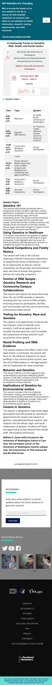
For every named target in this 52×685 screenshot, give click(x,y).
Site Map (27, 613)
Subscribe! (12, 520)
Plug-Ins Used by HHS (27, 623)
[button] (35, 593)
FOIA (27, 628)
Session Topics (13, 99)
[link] (5, 548)
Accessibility (27, 608)
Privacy (27, 633)
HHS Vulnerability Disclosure (27, 643)
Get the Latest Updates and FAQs (17, 36)
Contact (27, 603)
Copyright (27, 638)
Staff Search (27, 618)
